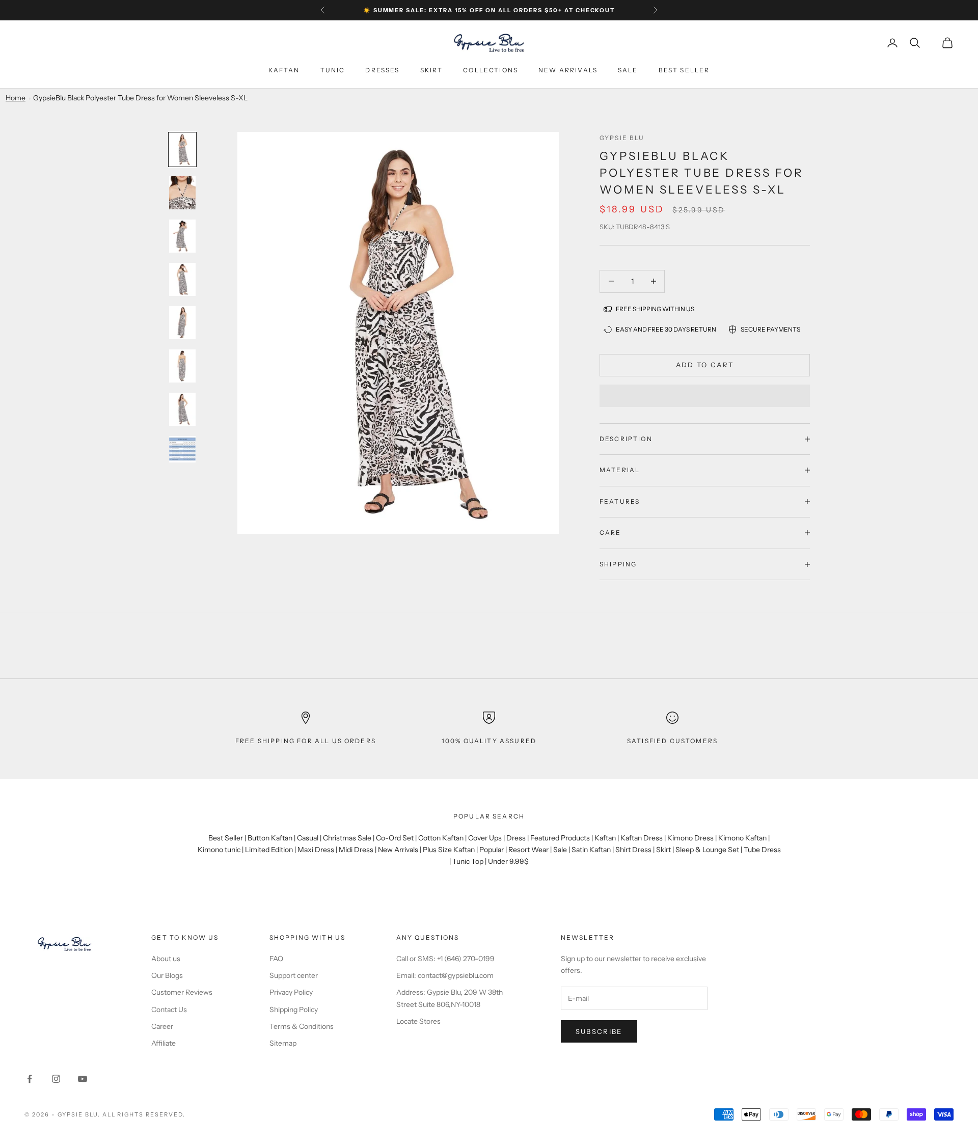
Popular (491, 849)
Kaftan (284, 70)
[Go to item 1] (182, 149)
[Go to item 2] (182, 192)
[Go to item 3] (182, 236)
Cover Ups (485, 837)
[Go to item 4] (182, 279)
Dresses (382, 70)
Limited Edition (269, 849)
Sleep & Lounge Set (707, 849)
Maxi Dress (315, 849)
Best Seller (225, 837)
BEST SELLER (684, 70)
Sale (628, 70)
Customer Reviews (181, 992)
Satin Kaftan (591, 849)
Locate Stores (418, 1021)
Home (15, 97)
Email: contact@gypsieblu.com (445, 975)
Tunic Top (467, 861)
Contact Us (169, 1009)
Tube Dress (762, 849)
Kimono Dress (690, 837)
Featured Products (560, 837)
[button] (705, 396)
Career (162, 1026)
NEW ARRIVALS (567, 70)
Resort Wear (528, 849)
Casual (307, 837)
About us (165, 958)
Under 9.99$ (508, 861)
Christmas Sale (347, 837)
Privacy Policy (291, 992)
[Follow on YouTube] (82, 1079)
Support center (293, 975)
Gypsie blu (622, 138)
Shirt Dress (633, 849)
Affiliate (163, 1043)
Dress (516, 837)
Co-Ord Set (395, 837)
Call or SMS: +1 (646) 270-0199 (445, 958)
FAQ (276, 958)
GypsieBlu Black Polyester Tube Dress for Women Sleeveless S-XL (140, 97)
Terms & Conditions (301, 1026)
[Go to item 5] (182, 322)
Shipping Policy (293, 1009)
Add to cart (705, 365)
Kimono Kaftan (742, 837)
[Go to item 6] (182, 366)
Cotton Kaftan (441, 837)
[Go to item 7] (182, 409)
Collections (490, 70)
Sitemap (282, 1043)
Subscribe (599, 1031)
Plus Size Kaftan (449, 849)
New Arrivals (398, 849)
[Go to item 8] (182, 449)
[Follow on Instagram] (56, 1079)
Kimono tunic (219, 849)
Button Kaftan (270, 837)
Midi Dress (356, 849)
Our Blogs (167, 975)
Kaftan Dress (641, 837)
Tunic (332, 70)
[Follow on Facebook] (29, 1079)
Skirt (431, 70)
